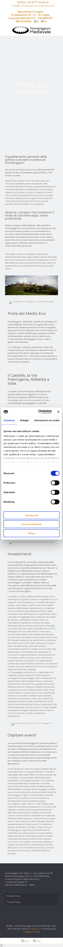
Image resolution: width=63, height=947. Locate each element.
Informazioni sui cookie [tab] (46, 420)
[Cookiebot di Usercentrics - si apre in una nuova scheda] (39, 412)
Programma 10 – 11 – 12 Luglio (30, 15)
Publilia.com (36, 929)
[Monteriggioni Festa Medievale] (31, 30)
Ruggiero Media (32, 931)
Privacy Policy (13, 896)
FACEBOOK (45, 18)
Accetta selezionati (31, 524)
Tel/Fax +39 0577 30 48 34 (33, 2)
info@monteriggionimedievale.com (33, 5)
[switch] (55, 482)
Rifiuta (31, 533)
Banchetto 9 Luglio (30, 11)
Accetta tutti (31, 515)
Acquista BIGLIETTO (22, 18)
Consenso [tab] (9, 420)
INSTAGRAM (23, 21)
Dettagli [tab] (24, 420)
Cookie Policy (13, 902)
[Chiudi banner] (58, 412)
